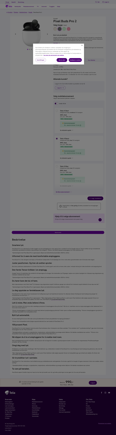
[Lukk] (82, 45)
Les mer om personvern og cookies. (53, 55)
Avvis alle (62, 60)
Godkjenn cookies (75, 60)
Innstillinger (40, 60)
